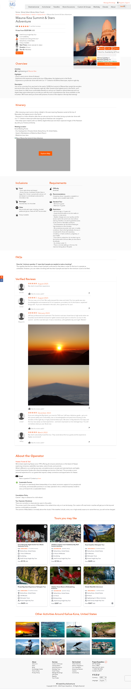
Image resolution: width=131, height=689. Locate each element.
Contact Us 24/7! (97, 671)
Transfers (56, 7)
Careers (74, 671)
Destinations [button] (33, 7)
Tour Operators (76, 667)
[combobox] (103, 680)
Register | (122, 3)
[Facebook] (93, 675)
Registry (54, 676)
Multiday (96, 7)
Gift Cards (55, 674)
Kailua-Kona (42, 15)
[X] (95, 675)
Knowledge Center (37, 669)
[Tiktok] (98, 675)
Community (75, 673)
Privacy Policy (36, 673)
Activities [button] (45, 7)
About (113, 7)
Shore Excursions (68, 7)
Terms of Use (35, 671)
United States (26, 15)
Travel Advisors (76, 664)
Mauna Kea (32, 71)
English (102, 680)
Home (18, 15)
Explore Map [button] (45, 153)
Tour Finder (55, 678)
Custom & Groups (84, 7)
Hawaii (34, 15)
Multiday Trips (56, 669)
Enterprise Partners (77, 669)
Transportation (56, 665)
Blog (33, 667)
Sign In (127, 3)
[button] (1, 277)
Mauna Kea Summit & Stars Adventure (59, 15)
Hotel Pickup (55, 671)
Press (33, 665)
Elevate (105, 7)
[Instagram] (97, 675)
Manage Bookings (57, 673)
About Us (34, 664)
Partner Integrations (77, 665)
